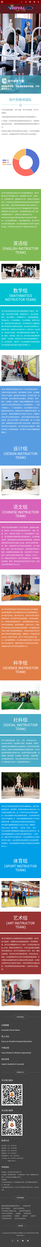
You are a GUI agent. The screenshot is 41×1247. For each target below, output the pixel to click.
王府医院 (16, 1216)
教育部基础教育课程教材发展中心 (10, 1206)
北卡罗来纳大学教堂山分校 (8, 1211)
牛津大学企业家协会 (7, 1213)
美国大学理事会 (5, 1208)
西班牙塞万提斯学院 (25, 1211)
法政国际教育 (27, 1213)
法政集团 (18, 1213)
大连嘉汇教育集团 (6, 1216)
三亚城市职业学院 (6, 1218)
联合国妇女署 (27, 1206)
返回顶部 (20, 1225)
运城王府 (33, 1216)
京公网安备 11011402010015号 (25, 1233)
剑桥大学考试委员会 (18, 1208)
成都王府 (25, 1216)
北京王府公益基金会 (20, 1218)
